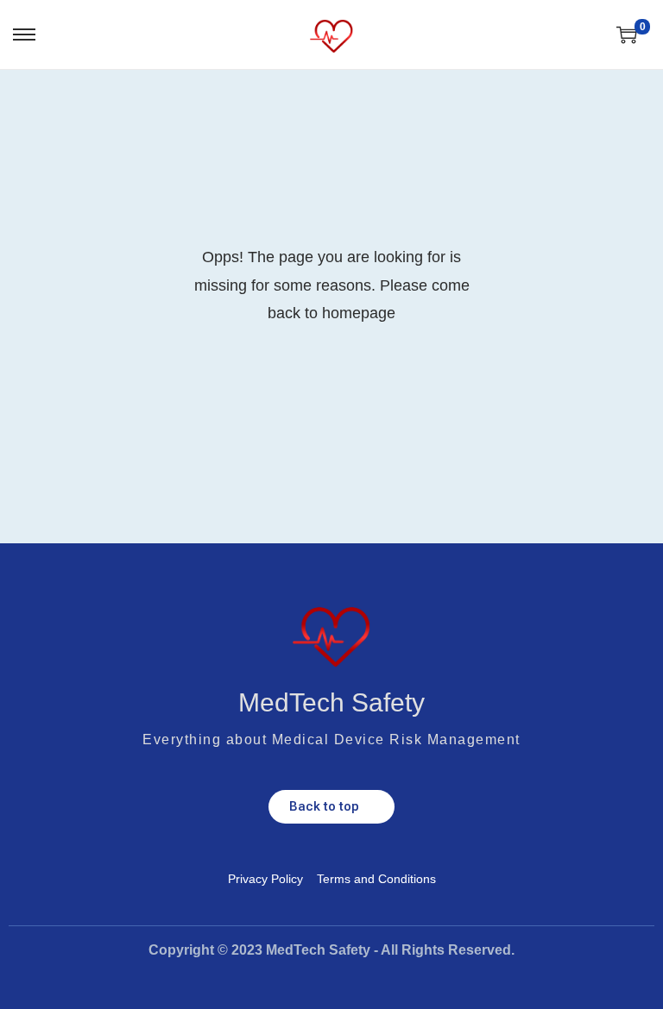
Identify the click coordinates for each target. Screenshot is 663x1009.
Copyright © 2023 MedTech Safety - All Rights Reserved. (331, 950)
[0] (626, 34)
